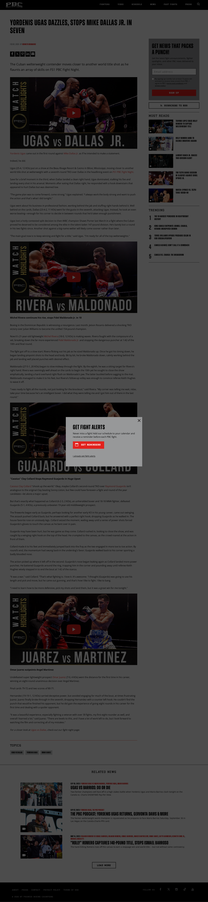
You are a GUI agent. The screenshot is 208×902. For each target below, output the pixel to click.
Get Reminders (90, 445)
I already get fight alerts (84, 456)
